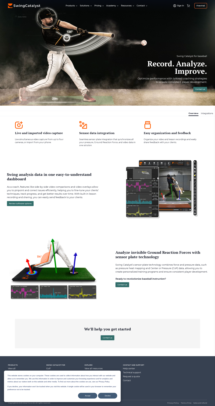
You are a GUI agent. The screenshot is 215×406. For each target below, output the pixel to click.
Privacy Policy (173, 403)
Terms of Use (186, 403)
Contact (127, 380)
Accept (87, 396)
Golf (48, 368)
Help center (129, 368)
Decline (108, 396)
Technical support (132, 372)
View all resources (94, 368)
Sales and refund (200, 403)
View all (12, 368)
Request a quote (131, 376)
